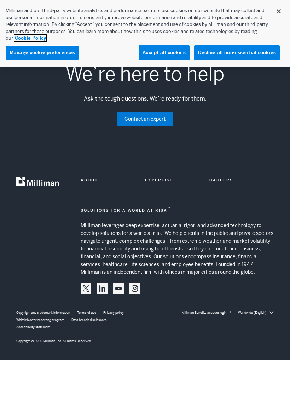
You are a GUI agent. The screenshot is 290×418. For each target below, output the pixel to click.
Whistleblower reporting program (40, 320)
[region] (145, 33)
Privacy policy (113, 313)
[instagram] (134, 288)
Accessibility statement (33, 327)
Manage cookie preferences (42, 53)
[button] (86, 288)
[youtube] (118, 288)
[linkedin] (102, 288)
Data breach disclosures (89, 320)
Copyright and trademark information (43, 313)
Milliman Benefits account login (204, 313)
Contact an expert (145, 119)
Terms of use (86, 313)
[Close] (278, 11)
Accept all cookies (164, 53)
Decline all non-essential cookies (237, 53)
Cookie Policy (30, 38)
